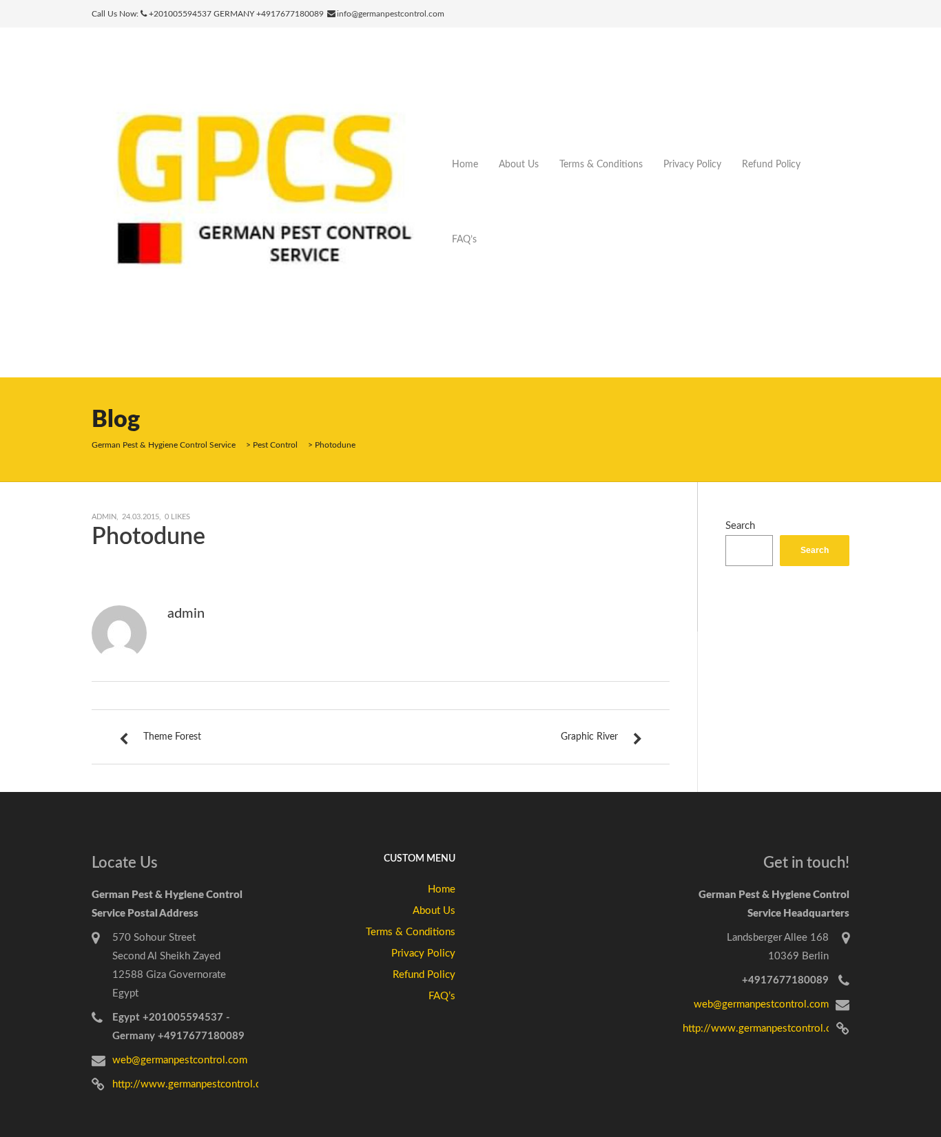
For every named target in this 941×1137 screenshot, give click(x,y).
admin (104, 517)
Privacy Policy (692, 164)
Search (740, 526)
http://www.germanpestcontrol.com (193, 1084)
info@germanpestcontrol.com (390, 14)
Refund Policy (771, 164)
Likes (177, 517)
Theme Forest (172, 737)
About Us (519, 164)
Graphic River (589, 737)
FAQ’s (464, 239)
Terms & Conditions (601, 164)
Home (465, 164)
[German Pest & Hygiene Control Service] (267, 202)
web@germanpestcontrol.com (179, 1060)
